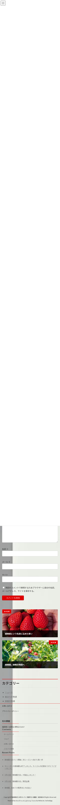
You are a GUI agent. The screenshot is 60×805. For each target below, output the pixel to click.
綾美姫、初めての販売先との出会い (18, 788)
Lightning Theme (30, 801)
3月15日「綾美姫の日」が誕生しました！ (20, 775)
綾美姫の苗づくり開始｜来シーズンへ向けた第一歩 (24, 760)
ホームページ (9, 734)
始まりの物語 (11, 697)
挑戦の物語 (10, 701)
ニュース (9, 692)
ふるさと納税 (9, 749)
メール (6, 562)
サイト (5, 575)
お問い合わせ (7, 706)
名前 (5, 549)
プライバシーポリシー (10, 711)
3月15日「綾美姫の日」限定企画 (17, 781)
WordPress (19, 801)
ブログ (6, 739)
